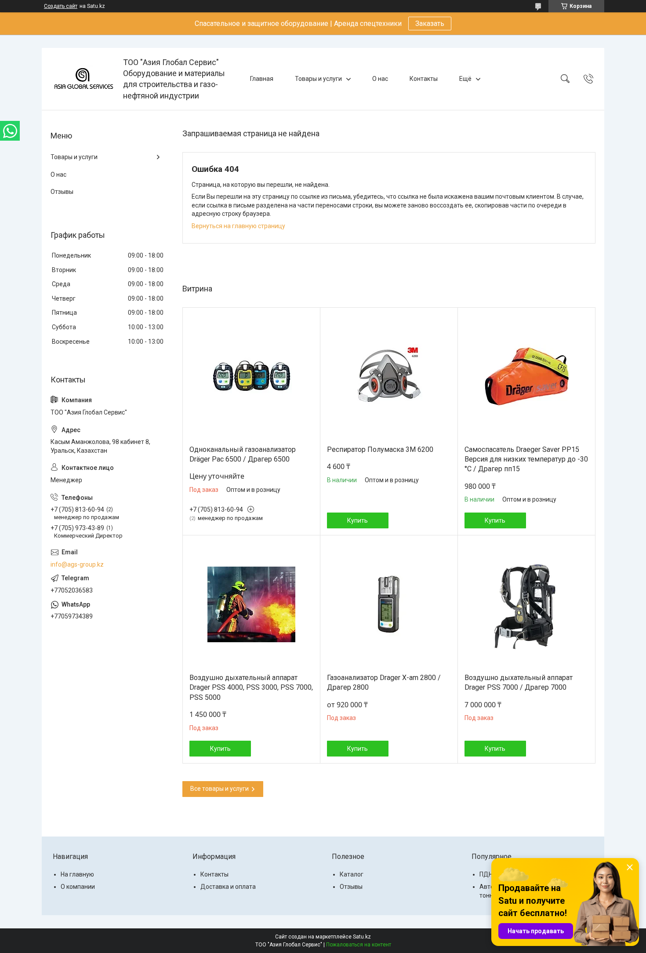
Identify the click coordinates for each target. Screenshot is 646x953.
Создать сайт (60, 6)
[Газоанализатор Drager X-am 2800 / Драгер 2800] (389, 604)
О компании (78, 886)
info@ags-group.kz (77, 564)
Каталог (351, 874)
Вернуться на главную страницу (238, 225)
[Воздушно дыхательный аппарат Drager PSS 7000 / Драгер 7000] (526, 604)
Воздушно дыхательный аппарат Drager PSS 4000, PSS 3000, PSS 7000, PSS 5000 (251, 687)
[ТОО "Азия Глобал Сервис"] (83, 78)
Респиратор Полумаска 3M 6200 (380, 449)
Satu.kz (362, 937)
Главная (261, 78)
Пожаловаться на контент (358, 945)
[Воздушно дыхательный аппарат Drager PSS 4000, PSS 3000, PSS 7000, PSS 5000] (251, 604)
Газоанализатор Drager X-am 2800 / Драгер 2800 (384, 682)
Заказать (429, 23)
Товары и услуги (318, 78)
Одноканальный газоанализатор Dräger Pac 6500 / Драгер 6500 (242, 454)
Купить (357, 520)
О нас (380, 78)
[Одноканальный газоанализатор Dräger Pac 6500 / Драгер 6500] (251, 376)
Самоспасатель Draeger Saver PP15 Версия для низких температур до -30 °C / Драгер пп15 (526, 459)
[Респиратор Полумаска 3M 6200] (389, 376)
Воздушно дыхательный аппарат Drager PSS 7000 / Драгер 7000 (519, 682)
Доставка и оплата (228, 886)
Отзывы (62, 191)
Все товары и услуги (219, 788)
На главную (77, 874)
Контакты (424, 78)
